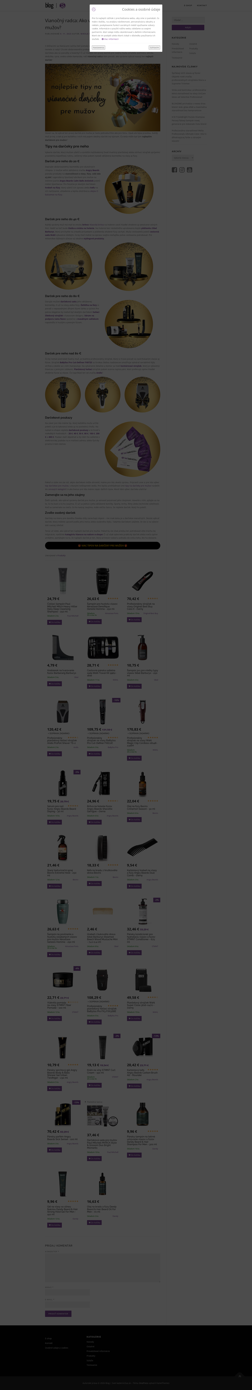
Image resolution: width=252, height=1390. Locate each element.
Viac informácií (111, 39)
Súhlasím (154, 47)
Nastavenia (98, 47)
